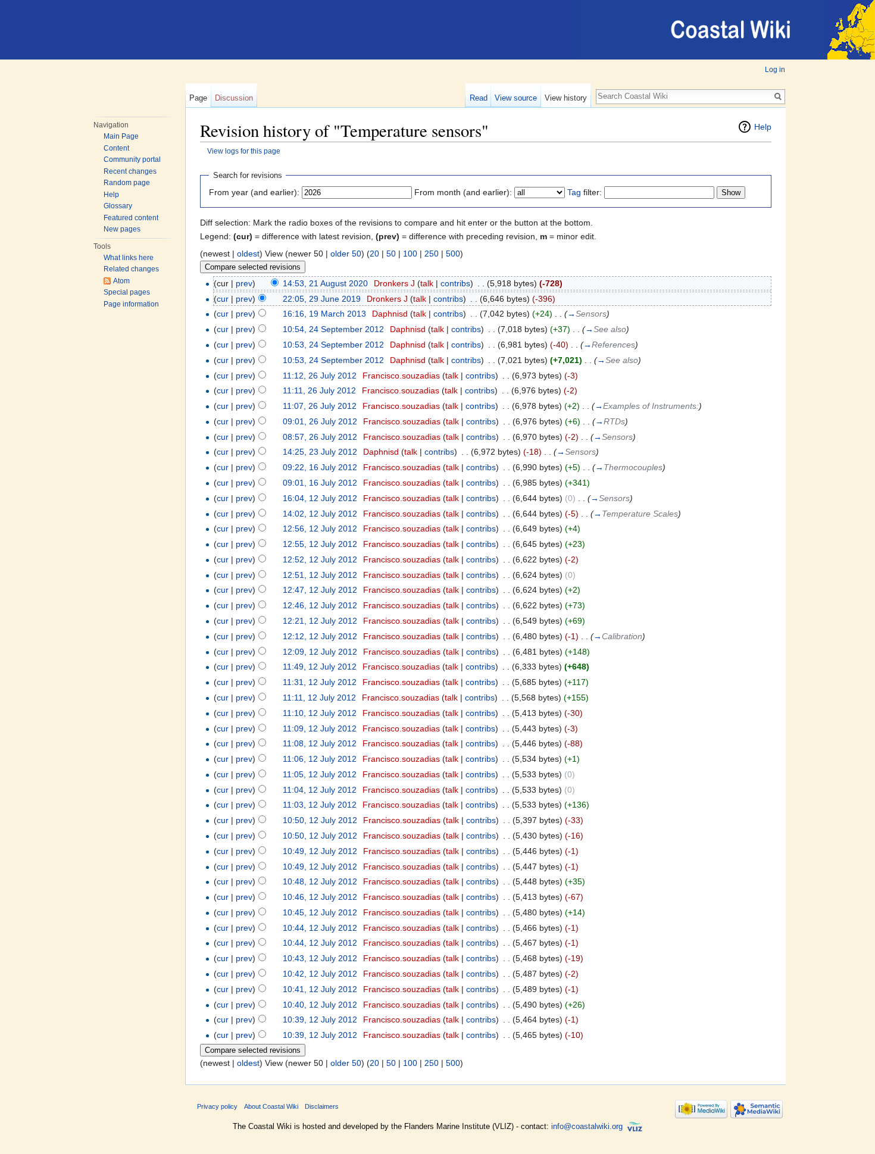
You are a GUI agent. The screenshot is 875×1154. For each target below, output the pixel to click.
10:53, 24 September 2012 (333, 344)
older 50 (345, 253)
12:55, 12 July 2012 (320, 544)
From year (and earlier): (254, 192)
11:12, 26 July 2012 (320, 375)
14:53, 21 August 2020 (325, 283)
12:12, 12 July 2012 (320, 636)
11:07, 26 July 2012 (320, 406)
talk (426, 283)
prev (244, 283)
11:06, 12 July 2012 (320, 759)
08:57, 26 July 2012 (320, 437)
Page (198, 97)
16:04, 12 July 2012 (320, 498)
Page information (131, 304)
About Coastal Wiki (271, 1106)
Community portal (132, 159)
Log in (775, 69)
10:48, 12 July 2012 (320, 881)
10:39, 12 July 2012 (320, 1019)
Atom (121, 281)
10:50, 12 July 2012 (320, 820)
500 (453, 253)
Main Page (121, 136)
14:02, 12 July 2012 (320, 513)
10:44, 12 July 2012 (320, 928)
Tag (574, 192)
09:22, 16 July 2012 (320, 467)
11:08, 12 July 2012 (320, 743)
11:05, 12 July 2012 (320, 774)
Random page (127, 183)
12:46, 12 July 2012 (320, 605)
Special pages (127, 292)
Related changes (131, 269)
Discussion (234, 97)
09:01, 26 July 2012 (320, 421)
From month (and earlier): (463, 192)
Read (479, 97)
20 (374, 253)
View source (516, 97)
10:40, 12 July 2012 (320, 1004)
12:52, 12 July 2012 (320, 559)
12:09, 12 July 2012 (320, 651)
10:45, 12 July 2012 (320, 912)
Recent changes (130, 171)
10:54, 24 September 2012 (333, 329)
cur (223, 299)
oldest (248, 253)
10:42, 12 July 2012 (320, 973)
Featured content (131, 218)
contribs (455, 283)
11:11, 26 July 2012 (319, 390)
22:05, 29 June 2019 (322, 299)
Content (116, 148)
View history (566, 97)
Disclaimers (322, 1106)
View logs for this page (243, 151)
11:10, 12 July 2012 (320, 713)
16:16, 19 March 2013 (324, 313)
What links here (129, 258)
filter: (584, 192)
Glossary (118, 206)
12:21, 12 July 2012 (320, 621)
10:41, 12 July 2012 (320, 989)
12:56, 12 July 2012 (320, 528)
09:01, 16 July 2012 (320, 482)
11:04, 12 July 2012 (320, 790)
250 (431, 253)
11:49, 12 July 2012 (320, 666)
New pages (122, 229)
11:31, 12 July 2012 (320, 682)
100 (410, 253)
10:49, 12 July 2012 (320, 851)
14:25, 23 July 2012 (320, 451)
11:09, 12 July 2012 (320, 728)
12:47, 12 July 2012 (320, 590)
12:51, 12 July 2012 (320, 575)
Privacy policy (217, 1106)
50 (391, 253)
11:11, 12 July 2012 (319, 697)
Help (111, 194)
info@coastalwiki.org (587, 1126)
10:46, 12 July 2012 (320, 897)
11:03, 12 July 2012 (320, 804)
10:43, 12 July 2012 (320, 958)
